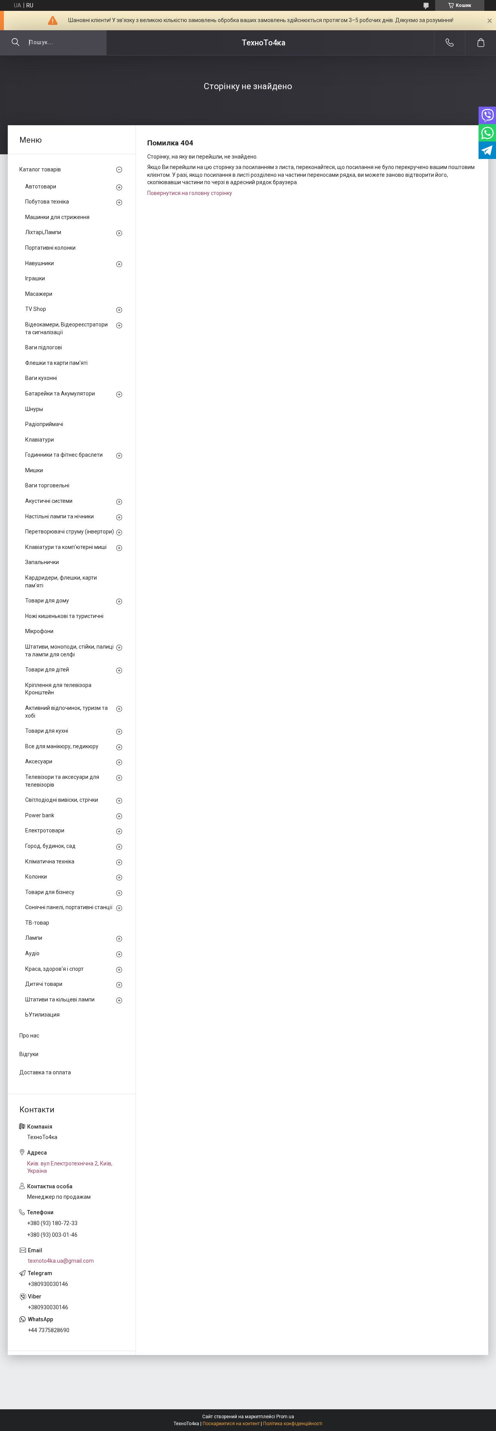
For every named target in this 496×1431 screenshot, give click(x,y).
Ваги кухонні (41, 378)
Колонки (36, 876)
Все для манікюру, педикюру (61, 746)
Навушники (39, 263)
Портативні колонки (50, 248)
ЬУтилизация (42, 1015)
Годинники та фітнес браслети (64, 455)
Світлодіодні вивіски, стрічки (61, 800)
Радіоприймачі (44, 424)
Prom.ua (285, 1416)
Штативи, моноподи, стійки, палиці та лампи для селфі (69, 651)
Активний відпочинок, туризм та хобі (66, 712)
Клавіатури (39, 440)
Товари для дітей (47, 669)
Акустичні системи (48, 501)
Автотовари (40, 186)
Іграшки (35, 278)
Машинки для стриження (57, 217)
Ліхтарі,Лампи (43, 232)
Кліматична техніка (49, 861)
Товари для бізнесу (49, 892)
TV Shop (35, 309)
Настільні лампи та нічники (59, 516)
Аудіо (32, 953)
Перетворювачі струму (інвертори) (69, 531)
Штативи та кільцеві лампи (60, 999)
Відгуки (28, 1054)
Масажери (38, 294)
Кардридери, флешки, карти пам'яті (61, 582)
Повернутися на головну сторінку (189, 193)
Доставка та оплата (45, 1072)
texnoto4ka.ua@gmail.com (61, 1261)
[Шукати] (15, 42)
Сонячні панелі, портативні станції (68, 907)
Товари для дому (47, 600)
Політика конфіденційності (292, 1423)
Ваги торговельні (47, 485)
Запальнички (42, 562)
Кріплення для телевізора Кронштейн (58, 689)
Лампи (33, 938)
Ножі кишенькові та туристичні (64, 616)
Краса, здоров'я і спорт (54, 969)
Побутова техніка (47, 202)
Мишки (34, 470)
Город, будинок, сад (50, 846)
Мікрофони (39, 631)
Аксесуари (38, 761)
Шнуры (34, 409)
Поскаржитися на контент (231, 1423)
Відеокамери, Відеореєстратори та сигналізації (66, 328)
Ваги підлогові (43, 347)
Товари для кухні (46, 731)
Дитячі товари (43, 984)
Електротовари (44, 830)
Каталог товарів (40, 169)
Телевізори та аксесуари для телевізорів (62, 781)
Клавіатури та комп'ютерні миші (66, 547)
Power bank (39, 815)
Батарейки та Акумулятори (60, 393)
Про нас (29, 1035)
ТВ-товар (37, 923)
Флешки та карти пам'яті (56, 363)
